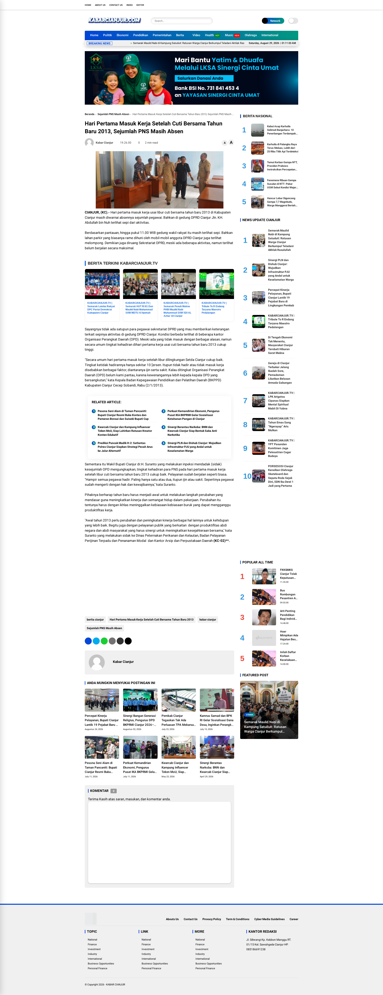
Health (212, 35)
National (92, 939)
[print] (112, 641)
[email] (120, 641)
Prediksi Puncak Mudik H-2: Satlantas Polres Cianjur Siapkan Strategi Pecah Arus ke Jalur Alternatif (125, 446)
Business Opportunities (101, 963)
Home (88, 5)
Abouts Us (172, 919)
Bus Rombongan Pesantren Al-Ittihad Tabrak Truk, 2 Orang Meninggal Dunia (289, 594)
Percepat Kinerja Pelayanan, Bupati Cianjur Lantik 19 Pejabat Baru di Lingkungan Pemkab (101, 720)
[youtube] (290, 4)
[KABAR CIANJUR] (115, 26)
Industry (92, 953)
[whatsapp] (104, 641)
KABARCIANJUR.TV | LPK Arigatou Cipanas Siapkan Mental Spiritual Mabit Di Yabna (281, 400)
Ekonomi (122, 35)
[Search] (209, 20)
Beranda (89, 114)
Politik (107, 35)
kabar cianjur (207, 619)
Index (129, 5)
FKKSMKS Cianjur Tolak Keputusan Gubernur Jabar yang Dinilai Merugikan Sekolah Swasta (288, 574)
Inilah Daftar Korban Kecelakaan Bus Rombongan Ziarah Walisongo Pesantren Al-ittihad (288, 656)
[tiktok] (296, 4)
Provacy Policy (211, 919)
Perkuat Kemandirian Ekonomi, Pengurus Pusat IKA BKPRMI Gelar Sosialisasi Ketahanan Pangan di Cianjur (193, 414)
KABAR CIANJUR (115, 984)
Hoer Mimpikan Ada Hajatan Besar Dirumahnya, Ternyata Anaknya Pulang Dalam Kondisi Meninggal (289, 635)
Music (232, 35)
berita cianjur (95, 619)
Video (196, 35)
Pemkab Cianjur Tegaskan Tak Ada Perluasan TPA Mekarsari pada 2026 (178, 720)
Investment (94, 949)
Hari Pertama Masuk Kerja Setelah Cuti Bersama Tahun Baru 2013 (151, 619)
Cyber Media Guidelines (269, 919)
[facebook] (272, 4)
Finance (92, 944)
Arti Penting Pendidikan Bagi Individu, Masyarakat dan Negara (288, 615)
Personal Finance (97, 968)
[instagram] (284, 4)
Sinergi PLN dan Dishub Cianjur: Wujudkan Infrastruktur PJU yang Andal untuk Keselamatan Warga (194, 446)
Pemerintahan (162, 35)
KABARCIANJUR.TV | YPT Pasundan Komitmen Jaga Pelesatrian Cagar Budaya (281, 448)
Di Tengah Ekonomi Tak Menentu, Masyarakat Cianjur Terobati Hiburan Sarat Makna (280, 345)
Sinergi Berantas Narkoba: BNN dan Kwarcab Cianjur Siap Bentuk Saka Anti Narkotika (192, 430)
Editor (140, 5)
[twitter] (278, 4)
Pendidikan (140, 35)
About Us (100, 5)
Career (294, 919)
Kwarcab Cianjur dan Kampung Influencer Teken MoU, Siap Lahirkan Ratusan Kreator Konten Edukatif (125, 430)
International (270, 35)
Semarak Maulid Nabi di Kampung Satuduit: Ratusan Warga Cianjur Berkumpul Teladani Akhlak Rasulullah (163, 43)
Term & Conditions (237, 919)
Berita (180, 35)
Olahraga (251, 35)
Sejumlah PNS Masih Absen (113, 114)
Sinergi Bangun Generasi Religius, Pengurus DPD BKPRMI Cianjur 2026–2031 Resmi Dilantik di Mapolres (139, 720)
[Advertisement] (159, 580)
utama (249, 715)
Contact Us (116, 5)
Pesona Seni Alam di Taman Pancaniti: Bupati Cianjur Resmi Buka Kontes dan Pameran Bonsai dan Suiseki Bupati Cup (123, 414)
